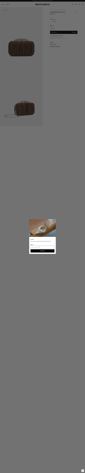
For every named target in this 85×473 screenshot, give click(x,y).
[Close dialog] (54, 221)
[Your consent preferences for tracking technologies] (82, 470)
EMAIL (32, 244)
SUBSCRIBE (42, 250)
